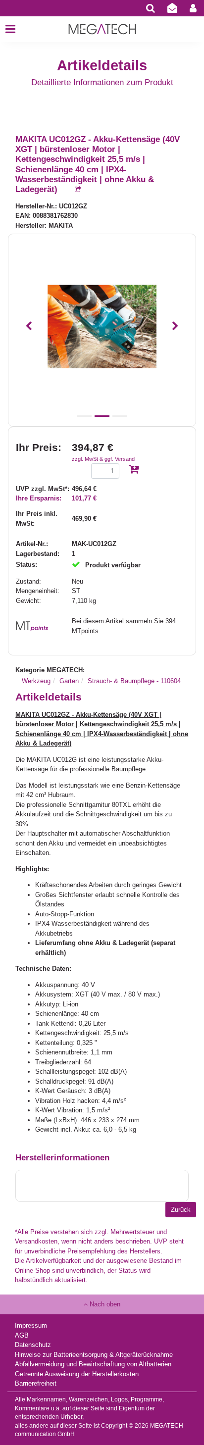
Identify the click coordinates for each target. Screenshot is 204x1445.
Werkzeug (36, 681)
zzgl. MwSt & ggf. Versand (103, 459)
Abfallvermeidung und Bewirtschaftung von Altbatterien (93, 1364)
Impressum (31, 1325)
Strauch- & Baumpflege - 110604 (134, 681)
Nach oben (104, 1304)
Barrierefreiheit (35, 1383)
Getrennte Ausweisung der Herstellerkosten (77, 1374)
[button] (29, 326)
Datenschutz (33, 1344)
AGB (22, 1335)
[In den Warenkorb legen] (134, 470)
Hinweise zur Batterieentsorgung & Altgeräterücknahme (94, 1354)
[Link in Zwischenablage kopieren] (72, 190)
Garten (69, 681)
